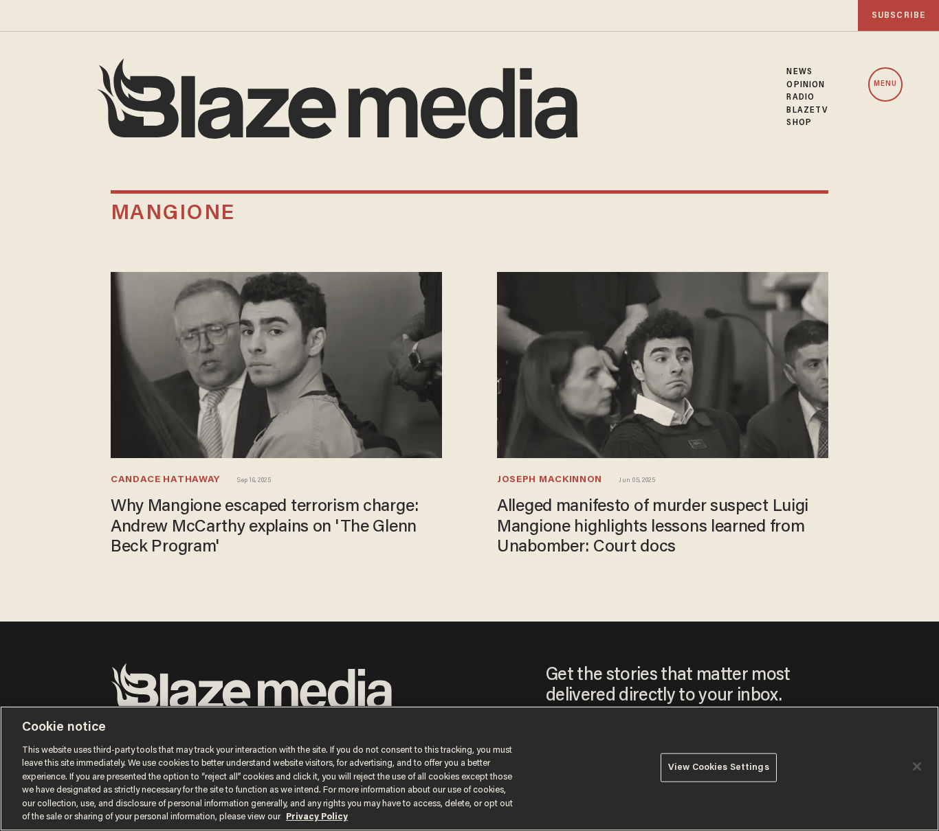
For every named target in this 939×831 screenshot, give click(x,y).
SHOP (798, 123)
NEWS (799, 72)
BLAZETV (807, 110)
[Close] (917, 766)
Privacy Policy (317, 816)
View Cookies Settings (718, 767)
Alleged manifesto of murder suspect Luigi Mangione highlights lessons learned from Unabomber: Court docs (652, 527)
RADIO (800, 97)
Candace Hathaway (165, 480)
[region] (469, 768)
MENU (885, 84)
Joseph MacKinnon (549, 480)
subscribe (898, 15)
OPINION (805, 85)
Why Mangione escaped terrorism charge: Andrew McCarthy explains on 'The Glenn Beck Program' (265, 527)
